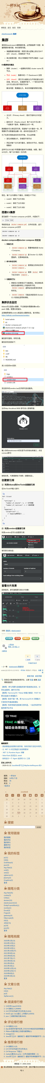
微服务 (8, 631)
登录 (31, 680)
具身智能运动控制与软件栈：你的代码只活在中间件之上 (23, 746)
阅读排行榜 (15, 1002)
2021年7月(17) (9, 958)
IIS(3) (6, 920)
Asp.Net (8, 868)
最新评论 (7, 845)
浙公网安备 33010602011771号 (15, 1067)
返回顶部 (38, 676)
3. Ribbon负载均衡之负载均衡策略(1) (18, 1031)
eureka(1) (7, 908)
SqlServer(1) (8, 996)
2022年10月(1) (9, 948)
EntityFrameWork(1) (11, 905)
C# (6, 860)
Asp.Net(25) (8, 893)
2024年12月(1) (9, 943)
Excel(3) (7, 910)
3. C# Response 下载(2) (13, 1051)
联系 (14, 28)
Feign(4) (7, 913)
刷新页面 (30, 676)
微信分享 (35, 638)
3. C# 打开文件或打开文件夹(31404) (17, 1011)
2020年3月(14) (9, 976)
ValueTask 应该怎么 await (12, 755)
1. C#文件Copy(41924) (12, 1006)
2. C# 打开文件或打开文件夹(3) (15, 1049)
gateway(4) (8, 915)
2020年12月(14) (10, 968)
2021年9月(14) (9, 953)
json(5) (6, 928)
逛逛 (39, 680)
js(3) (5, 993)
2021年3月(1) (9, 966)
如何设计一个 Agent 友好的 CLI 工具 (16, 758)
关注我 (17, 638)
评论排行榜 (15, 1022)
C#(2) (6, 991)
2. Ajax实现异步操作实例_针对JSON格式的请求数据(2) (24, 1029)
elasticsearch (16, 631)
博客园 (3, 28)
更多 (5, 883)
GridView (8, 863)
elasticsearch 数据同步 (16, 667)
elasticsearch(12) (10, 903)
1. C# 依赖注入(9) (10, 1046)
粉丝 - (11, 647)
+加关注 (4, 651)
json (6, 865)
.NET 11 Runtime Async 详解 (13, 752)
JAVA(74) (7, 923)
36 (10, 781)
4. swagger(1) (9, 1034)
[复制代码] (3, 494)
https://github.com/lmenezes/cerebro (15, 315)
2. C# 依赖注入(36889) (12, 1009)
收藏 (39, 670)
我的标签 (7, 847)
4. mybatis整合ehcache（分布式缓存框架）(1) (21, 1054)
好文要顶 (9, 638)
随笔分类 (14, 888)
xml (6, 870)
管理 (19, 28)
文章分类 (14, 984)
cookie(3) (7, 895)
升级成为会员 (32, 663)
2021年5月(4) (9, 963)
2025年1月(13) (9, 941)
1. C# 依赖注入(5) (10, 1026)
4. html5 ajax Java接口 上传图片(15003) (19, 1014)
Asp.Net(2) (8, 988)
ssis (6, 873)
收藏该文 (26, 638)
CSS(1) (6, 898)
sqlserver (8, 875)
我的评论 (7, 840)
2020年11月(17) (10, 971)
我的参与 (7, 842)
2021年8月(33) (9, 956)
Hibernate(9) (8, 918)
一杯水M (13, 5)
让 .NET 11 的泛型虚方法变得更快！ (16, 749)
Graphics (8, 880)
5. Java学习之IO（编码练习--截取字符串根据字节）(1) (24, 1036)
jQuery (7, 878)
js (6, 857)
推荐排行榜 (15, 1042)
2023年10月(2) (9, 946)
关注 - (16, 647)
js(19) (6, 925)
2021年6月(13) (9, 961)
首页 (9, 28)
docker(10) (8, 900)
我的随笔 (7, 837)
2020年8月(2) (9, 973)
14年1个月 (13, 778)
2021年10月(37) (10, 951)
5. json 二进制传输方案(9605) (15, 1016)
